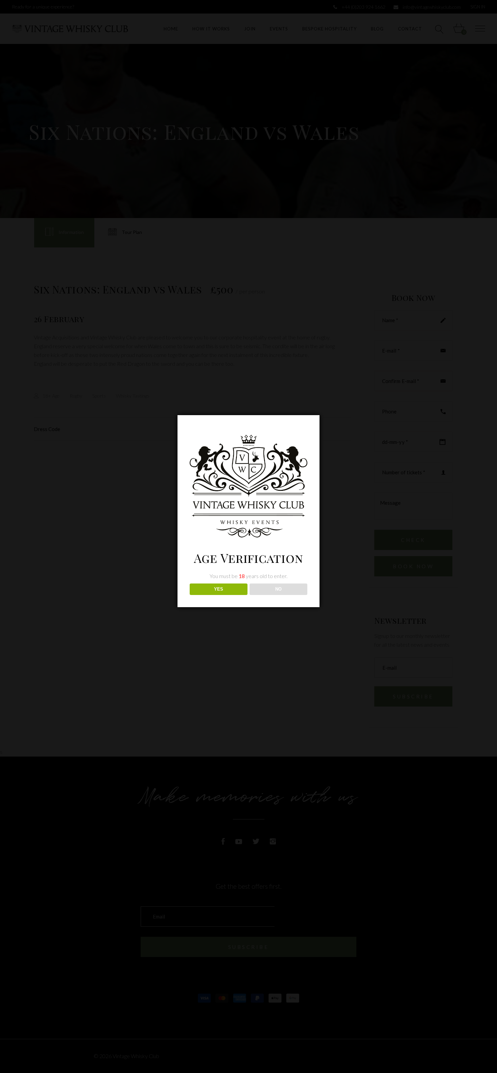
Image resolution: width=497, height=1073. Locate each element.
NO (278, 589)
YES (218, 589)
